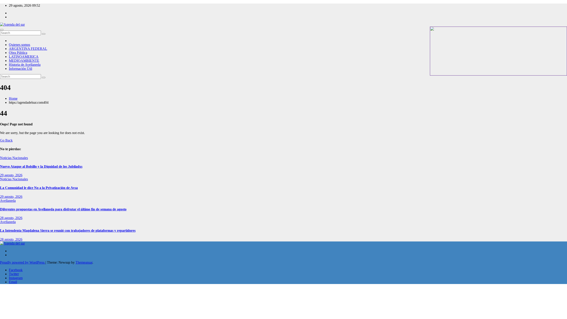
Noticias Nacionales (14, 158)
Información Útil (20, 68)
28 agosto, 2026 (11, 218)
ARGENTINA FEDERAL (28, 49)
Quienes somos (19, 45)
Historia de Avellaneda (25, 64)
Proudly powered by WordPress (22, 262)
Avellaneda (8, 200)
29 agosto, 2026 (11, 175)
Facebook (16, 270)
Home (13, 98)
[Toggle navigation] (2, 29)
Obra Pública (18, 52)
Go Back (6, 140)
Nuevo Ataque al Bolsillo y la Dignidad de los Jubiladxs (41, 166)
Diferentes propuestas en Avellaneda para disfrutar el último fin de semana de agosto (63, 209)
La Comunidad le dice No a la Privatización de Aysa (39, 188)
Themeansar (84, 262)
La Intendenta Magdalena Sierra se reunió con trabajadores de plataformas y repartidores (68, 230)
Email (13, 282)
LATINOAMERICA (24, 56)
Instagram (16, 278)
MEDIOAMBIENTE (24, 60)
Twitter (14, 274)
